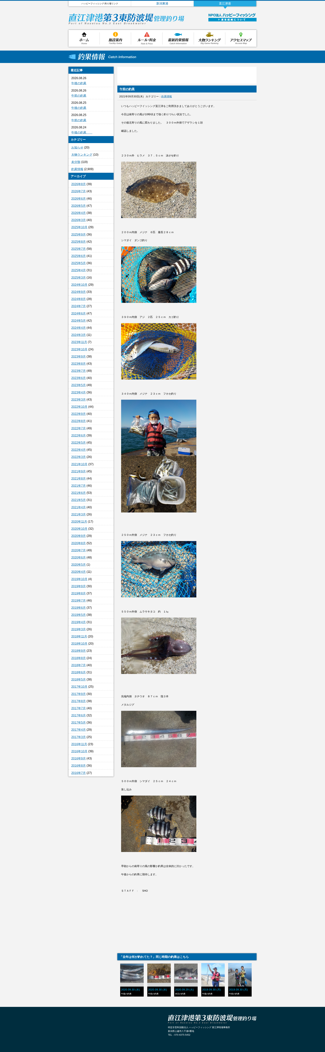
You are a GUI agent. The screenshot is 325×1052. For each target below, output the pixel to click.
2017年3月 (78, 737)
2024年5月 (78, 320)
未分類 (75, 162)
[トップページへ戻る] (126, 23)
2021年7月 (78, 485)
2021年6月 (78, 492)
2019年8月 (78, 593)
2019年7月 (78, 600)
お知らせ (77, 147)
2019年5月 (78, 614)
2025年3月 (78, 277)
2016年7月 (78, 773)
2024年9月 (78, 291)
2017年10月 (79, 686)
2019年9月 (78, 586)
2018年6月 (78, 672)
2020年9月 (78, 535)
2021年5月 (78, 500)
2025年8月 (78, 241)
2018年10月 (79, 643)
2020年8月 (78, 543)
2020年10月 (79, 528)
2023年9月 (78, 356)
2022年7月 (78, 428)
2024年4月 (78, 327)
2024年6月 (78, 313)
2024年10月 (79, 284)
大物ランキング (209, 38)
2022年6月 (78, 435)
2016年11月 (79, 744)
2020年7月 (78, 550)
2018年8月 (78, 658)
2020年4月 (78, 571)
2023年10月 (79, 349)
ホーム (84, 38)
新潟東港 (162, 3)
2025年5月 (78, 263)
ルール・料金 (146, 38)
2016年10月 (79, 751)
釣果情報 (178, 38)
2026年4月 (78, 212)
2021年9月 (78, 471)
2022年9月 (78, 413)
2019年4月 (78, 622)
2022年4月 (78, 449)
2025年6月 (78, 256)
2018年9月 (78, 650)
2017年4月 (78, 729)
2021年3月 (78, 514)
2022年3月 (78, 457)
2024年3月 (78, 335)
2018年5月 (78, 679)
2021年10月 (79, 464)
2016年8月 (78, 765)
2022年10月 (79, 406)
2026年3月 (78, 220)
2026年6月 (78, 198)
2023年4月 (78, 392)
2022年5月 (78, 442)
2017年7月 (78, 708)
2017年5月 (78, 722)
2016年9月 (78, 758)
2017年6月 (78, 715)
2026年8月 (78, 184)
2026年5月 (78, 205)
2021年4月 (78, 507)
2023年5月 (78, 385)
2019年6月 (78, 607)
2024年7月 (78, 306)
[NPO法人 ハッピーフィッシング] (232, 15)
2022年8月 (78, 421)
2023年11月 (79, 342)
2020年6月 (78, 557)
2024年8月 (78, 299)
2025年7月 (78, 248)
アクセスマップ (241, 38)
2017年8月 (78, 701)
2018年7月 (78, 665)
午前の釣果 (78, 95)
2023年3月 (78, 399)
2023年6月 (78, 378)
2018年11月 (79, 636)
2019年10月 (79, 579)
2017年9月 (78, 694)
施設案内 (115, 38)
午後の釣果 (78, 83)
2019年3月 (78, 629)
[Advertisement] (91, 840)
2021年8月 (78, 478)
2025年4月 (78, 270)
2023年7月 (78, 370)
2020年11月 (79, 521)
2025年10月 (79, 227)
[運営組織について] (232, 20)
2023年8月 (78, 363)
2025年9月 (78, 234)
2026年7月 (78, 191)
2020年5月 (78, 564)
